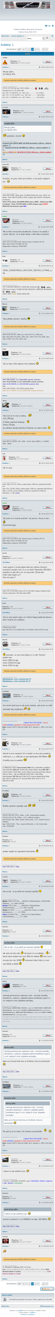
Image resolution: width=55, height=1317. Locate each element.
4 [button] (35, 49)
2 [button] (29, 49)
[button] (19, 49)
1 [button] (26, 49)
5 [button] (38, 49)
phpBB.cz (33, 1312)
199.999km (6, 562)
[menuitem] (48, 26)
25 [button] (43, 49)
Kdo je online (7, 1295)
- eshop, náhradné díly (15, 681)
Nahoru (4, 102)
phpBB (20, 1310)
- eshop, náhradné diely (16, 679)
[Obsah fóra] (27, 18)
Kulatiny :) (7, 44)
